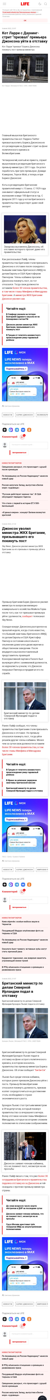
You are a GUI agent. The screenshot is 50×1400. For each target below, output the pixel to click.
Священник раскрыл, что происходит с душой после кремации (24, 468)
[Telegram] (16, 429)
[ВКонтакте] (23, 429)
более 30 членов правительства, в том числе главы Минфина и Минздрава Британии (24, 291)
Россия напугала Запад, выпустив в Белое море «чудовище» (22, 486)
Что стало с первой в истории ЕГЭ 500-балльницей (20, 504)
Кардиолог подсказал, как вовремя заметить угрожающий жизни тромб (24, 959)
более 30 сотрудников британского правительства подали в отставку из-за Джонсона (25, 1218)
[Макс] (10, 429)
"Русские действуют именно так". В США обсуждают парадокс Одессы (21, 495)
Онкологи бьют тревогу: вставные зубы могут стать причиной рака (24, 950)
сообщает (27, 616)
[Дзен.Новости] (4, 429)
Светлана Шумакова (12, 406)
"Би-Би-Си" (40, 1108)
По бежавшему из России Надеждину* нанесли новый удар (25, 477)
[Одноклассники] (29, 429)
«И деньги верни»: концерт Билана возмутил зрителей (23, 513)
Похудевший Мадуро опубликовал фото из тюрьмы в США (22, 932)
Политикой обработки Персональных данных (19, 12)
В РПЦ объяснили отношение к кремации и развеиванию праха (23, 968)
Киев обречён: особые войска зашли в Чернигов (20, 923)
